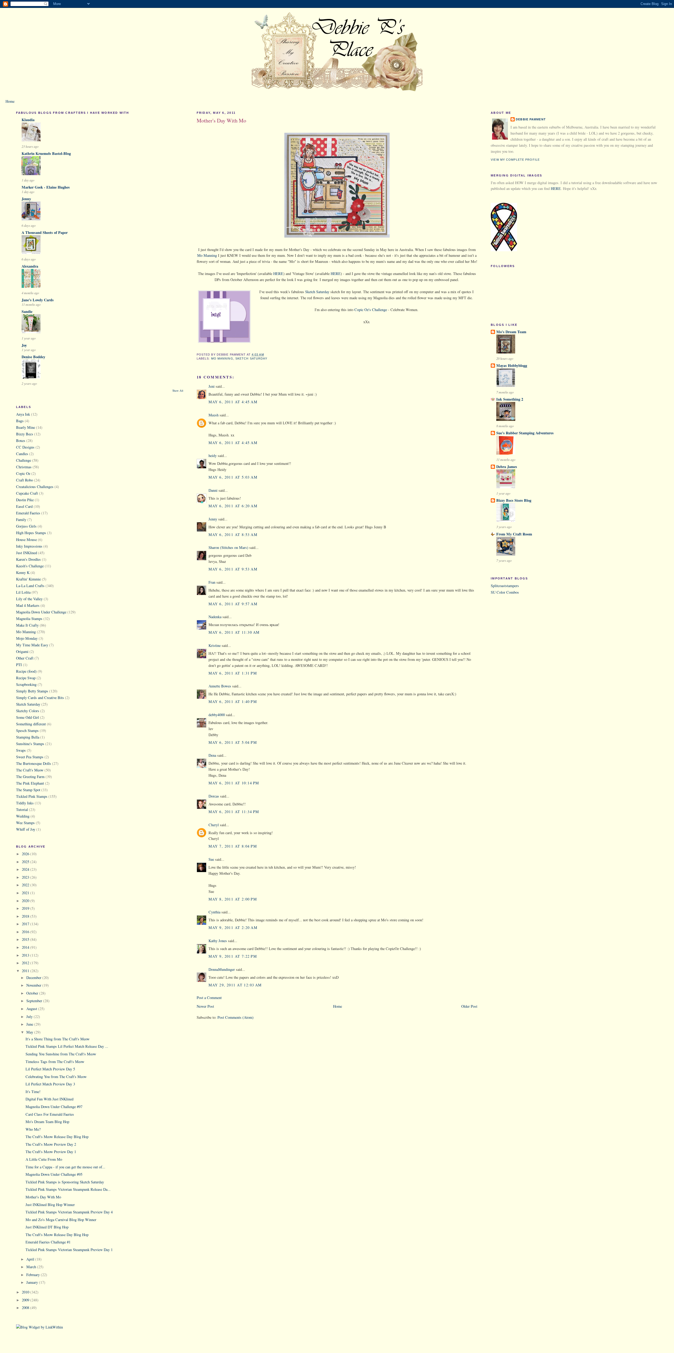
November (34, 985)
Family (21, 519)
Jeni (212, 386)
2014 (26, 947)
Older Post (469, 1006)
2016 (26, 931)
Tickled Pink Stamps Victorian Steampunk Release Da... (68, 1189)
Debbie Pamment (531, 119)
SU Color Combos (505, 592)
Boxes (20, 440)
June (30, 1024)
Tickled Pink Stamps (31, 796)
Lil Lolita (23, 592)
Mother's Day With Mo (43, 1196)
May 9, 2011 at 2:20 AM (233, 927)
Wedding (22, 816)
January (32, 1282)
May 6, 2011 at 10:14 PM (234, 782)
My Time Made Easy (32, 644)
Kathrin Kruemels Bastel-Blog (46, 153)
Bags (20, 420)
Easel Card (24, 506)
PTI (19, 664)
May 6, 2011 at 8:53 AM (233, 534)
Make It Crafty (27, 625)
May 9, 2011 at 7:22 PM (233, 956)
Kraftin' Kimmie (28, 579)
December (34, 977)
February (33, 1274)
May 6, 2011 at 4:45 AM (233, 401)
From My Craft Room (514, 534)
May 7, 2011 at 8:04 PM (233, 846)
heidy (213, 455)
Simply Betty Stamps (32, 690)
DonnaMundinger (222, 969)
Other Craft (24, 658)
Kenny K (22, 572)
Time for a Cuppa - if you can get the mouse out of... (65, 1166)
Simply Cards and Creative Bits (40, 697)
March (31, 1266)
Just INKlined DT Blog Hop (47, 1226)
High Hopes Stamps (31, 532)
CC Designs (25, 447)
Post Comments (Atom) (235, 1017)
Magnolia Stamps (29, 618)
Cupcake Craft (27, 493)
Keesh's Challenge (30, 565)
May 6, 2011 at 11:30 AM (234, 632)
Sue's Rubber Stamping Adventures (525, 433)
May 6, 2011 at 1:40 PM (233, 701)
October (32, 993)
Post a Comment (209, 997)
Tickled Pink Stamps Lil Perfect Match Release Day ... (67, 1046)
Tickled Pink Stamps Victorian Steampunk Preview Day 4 (69, 1211)
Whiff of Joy (25, 829)
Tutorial (22, 809)
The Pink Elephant (30, 783)
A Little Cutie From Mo (44, 1159)
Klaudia (28, 119)
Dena (212, 755)
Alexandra (30, 266)
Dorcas (214, 796)
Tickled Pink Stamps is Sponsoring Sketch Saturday (65, 1181)
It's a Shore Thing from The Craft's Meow (58, 1038)
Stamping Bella (27, 737)
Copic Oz (23, 473)
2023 (26, 877)
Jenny (26, 198)
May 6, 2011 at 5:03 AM (233, 477)
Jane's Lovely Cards (38, 300)
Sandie (27, 311)
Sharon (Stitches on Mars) (228, 547)
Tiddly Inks (25, 802)
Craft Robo (24, 480)
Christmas (24, 466)
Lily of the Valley (29, 598)
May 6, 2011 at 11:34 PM (234, 811)
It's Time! (33, 1091)
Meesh (214, 414)
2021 (26, 892)
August (32, 1008)
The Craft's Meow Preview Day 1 (51, 1151)
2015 (26, 939)
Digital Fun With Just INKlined (49, 1098)
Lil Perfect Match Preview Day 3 (50, 1083)
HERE (277, 273)
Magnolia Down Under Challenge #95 (54, 1174)
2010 (26, 1292)
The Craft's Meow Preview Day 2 (51, 1144)
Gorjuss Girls (26, 526)
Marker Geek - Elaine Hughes (46, 187)
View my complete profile (515, 159)
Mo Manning (26, 631)
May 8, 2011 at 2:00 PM (233, 899)
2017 (26, 923)
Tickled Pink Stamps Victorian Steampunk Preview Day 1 (69, 1249)
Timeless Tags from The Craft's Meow (55, 1061)
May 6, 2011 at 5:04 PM (233, 742)
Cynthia (214, 911)
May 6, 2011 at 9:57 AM (233, 603)
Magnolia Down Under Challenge (41, 611)
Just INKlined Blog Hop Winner (50, 1204)
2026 (26, 853)
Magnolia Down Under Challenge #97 (54, 1106)
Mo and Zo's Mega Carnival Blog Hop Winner (61, 1219)
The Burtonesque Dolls (33, 763)
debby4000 (217, 714)
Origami (22, 651)
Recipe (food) (26, 671)
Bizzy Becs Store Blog (513, 500)
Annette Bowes (220, 685)
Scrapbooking (26, 684)
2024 (26, 869)
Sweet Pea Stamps (29, 756)
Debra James (506, 466)
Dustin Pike (25, 499)
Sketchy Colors (27, 710)
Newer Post (205, 1006)
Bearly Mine (25, 427)
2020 (26, 900)
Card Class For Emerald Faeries (50, 1114)
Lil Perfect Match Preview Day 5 (50, 1068)
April (30, 1259)
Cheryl (214, 824)
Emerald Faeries (28, 512)
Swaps (21, 750)
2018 (26, 916)
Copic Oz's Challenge (370, 309)
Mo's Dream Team (511, 331)
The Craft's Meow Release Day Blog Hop (57, 1136)
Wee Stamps (25, 822)
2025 (26, 861)
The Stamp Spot (28, 789)
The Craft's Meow (29, 770)
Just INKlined (26, 552)
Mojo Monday (27, 638)
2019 (26, 908)
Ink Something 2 (509, 399)
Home (10, 101)
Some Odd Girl (27, 717)
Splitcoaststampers (505, 585)
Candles (22, 453)
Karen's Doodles (28, 559)
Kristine (215, 645)
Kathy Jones (218, 940)
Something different (31, 723)
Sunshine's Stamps (30, 743)
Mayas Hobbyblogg (511, 365)
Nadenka (215, 616)
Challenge (23, 460)
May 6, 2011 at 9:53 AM (233, 569)
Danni (213, 490)
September (34, 1000)
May (30, 1032)
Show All (177, 390)
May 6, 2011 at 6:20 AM (233, 505)
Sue (211, 859)
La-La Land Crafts (30, 585)
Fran (212, 582)
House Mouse (26, 539)
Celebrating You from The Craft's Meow (56, 1076)
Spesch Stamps (27, 730)
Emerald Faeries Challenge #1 (48, 1241)
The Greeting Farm (30, 776)
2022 (26, 884)
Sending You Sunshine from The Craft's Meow (61, 1053)
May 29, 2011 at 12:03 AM (235, 984)
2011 (26, 970)
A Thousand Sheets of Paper (45, 232)
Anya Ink (23, 414)
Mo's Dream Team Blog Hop (47, 1121)
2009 (26, 1299)
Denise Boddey (33, 357)
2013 (26, 955)
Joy (24, 345)
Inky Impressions (29, 546)
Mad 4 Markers (27, 605)
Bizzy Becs (24, 433)
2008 (26, 1307)
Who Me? (33, 1129)
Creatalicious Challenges (34, 486)
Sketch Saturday (28, 704)
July (30, 1016)
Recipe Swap (26, 677)
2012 (26, 962)
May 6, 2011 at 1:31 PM (233, 673)
